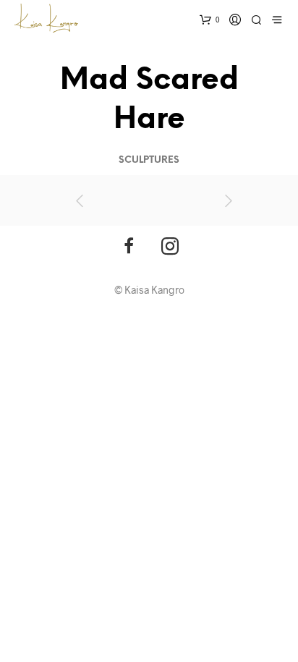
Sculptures (149, 160)
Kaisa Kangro (154, 289)
